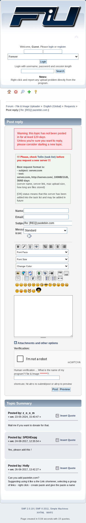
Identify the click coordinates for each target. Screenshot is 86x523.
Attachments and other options (38, 343)
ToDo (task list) (46, 156)
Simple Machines (59, 508)
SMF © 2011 (42, 508)
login (51, 46)
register (61, 46)
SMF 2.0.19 (27, 508)
